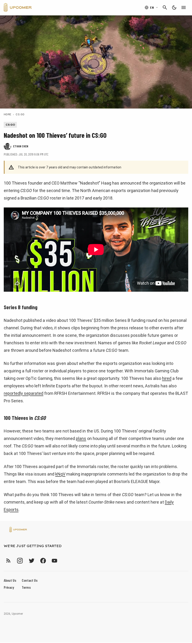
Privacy (9, 587)
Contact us (29, 580)
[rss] (8, 560)
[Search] (165, 7)
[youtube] (54, 560)
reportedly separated (23, 393)
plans (81, 438)
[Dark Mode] (174, 7)
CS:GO (20, 114)
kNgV (60, 474)
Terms (26, 587)
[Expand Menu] (183, 7)
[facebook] (43, 560)
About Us (10, 580)
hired (166, 378)
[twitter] (31, 560)
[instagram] (20, 560)
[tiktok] (63, 560)
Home (7, 114)
